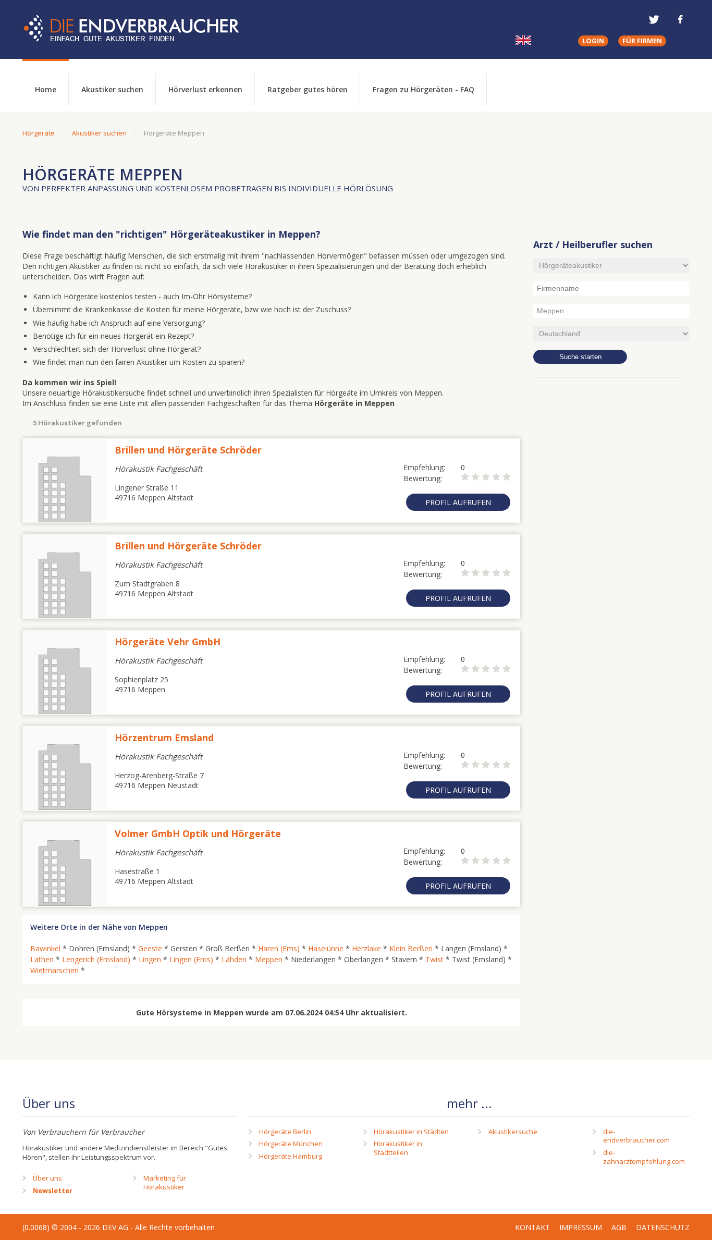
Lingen (150, 959)
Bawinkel (45, 948)
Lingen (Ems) (191, 959)
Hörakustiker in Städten (411, 1131)
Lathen (42, 959)
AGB (619, 1227)
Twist (434, 959)
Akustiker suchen (112, 89)
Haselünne (325, 948)
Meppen (269, 959)
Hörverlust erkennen (205, 89)
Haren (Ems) (279, 948)
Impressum (580, 1227)
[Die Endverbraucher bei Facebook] (680, 19)
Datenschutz (663, 1227)
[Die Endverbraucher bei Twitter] (654, 19)
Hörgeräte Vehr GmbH (167, 641)
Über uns (47, 1178)
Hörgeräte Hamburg (290, 1156)
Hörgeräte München (291, 1143)
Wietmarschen (54, 970)
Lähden (234, 959)
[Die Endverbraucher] (139, 28)
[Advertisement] (611, 555)
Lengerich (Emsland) (96, 959)
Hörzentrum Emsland (164, 737)
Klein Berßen (411, 948)
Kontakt (532, 1227)
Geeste (150, 948)
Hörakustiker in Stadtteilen (398, 1148)
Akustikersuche (512, 1131)
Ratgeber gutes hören (307, 89)
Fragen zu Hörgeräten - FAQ (423, 89)
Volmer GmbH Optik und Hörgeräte (198, 833)
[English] (523, 40)
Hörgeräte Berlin (285, 1131)
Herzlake (366, 948)
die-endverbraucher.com (636, 1136)
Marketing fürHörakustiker (164, 1182)
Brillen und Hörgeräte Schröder (188, 450)
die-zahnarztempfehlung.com (644, 1157)
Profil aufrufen (458, 502)
